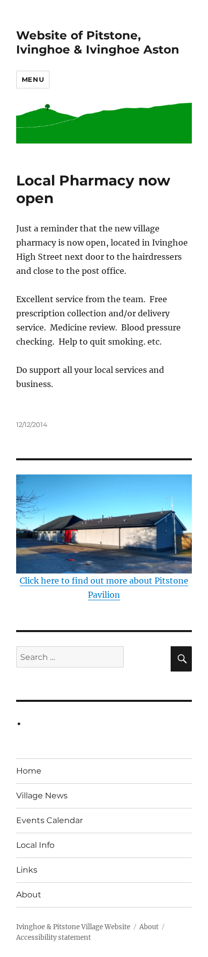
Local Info (35, 845)
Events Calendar (49, 820)
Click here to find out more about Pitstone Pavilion (104, 587)
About (28, 894)
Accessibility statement (53, 937)
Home (28, 771)
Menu (33, 79)
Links (26, 870)
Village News (42, 795)
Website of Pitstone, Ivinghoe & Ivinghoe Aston (97, 42)
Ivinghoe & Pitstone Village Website (73, 927)
